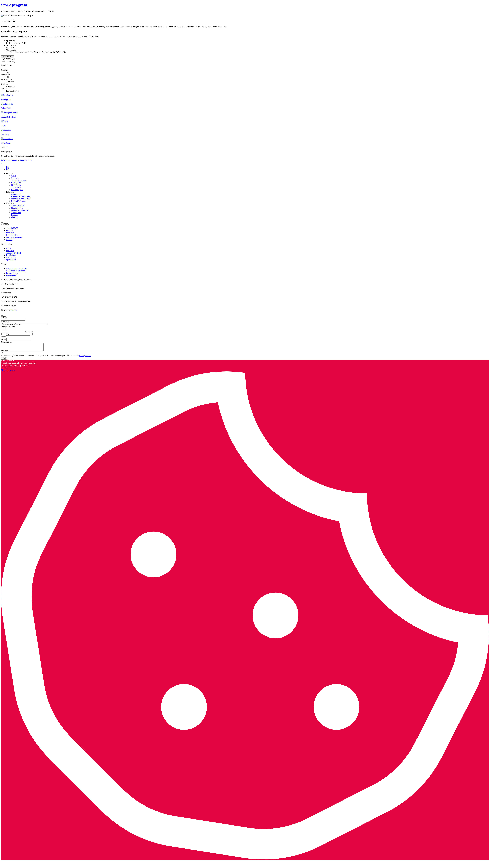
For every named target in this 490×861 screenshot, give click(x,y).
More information (8, 370)
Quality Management (19, 210)
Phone (3, 337)
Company (5, 334)
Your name (29, 331)
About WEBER (17, 206)
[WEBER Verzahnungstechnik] (1, 162)
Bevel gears (16, 183)
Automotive (16, 194)
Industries (10, 233)
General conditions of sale (16, 268)
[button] (7, 56)
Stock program (14, 5)
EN (7, 167)
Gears (13, 176)
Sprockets (15, 178)
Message (4, 351)
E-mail (3, 339)
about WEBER (12, 228)
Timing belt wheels (19, 180)
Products (13, 160)
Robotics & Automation (20, 196)
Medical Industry (18, 201)
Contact (14, 217)
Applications (16, 212)
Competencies (17, 208)
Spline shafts (16, 187)
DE (7, 169)
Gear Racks (16, 185)
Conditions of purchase (15, 271)
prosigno (13, 310)
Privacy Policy (12, 273)
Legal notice (11, 275)
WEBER (4, 160)
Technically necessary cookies (16, 365)
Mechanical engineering (20, 199)
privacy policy (85, 356)
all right (4, 368)
